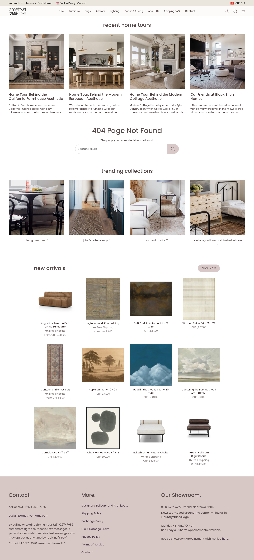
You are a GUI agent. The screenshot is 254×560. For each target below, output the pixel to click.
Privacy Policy (90, 537)
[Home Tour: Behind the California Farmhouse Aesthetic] (36, 61)
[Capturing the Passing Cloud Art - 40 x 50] (199, 365)
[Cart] (243, 11)
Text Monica (44, 3)
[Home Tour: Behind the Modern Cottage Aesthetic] (157, 61)
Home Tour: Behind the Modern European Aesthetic (95, 96)
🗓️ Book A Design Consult (71, 3)
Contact (87, 552)
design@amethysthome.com (28, 516)
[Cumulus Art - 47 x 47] (55, 428)
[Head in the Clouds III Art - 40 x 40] (151, 365)
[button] (61, 11)
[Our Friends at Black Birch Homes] (218, 61)
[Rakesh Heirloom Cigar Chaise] (199, 428)
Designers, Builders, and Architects (104, 506)
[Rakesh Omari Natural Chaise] (151, 428)
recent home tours (127, 25)
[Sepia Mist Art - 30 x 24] (103, 365)
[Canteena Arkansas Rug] (55, 365)
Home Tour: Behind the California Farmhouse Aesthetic (36, 96)
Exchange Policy (92, 521)
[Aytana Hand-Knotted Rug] (103, 299)
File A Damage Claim (95, 529)
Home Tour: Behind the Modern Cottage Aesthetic (156, 96)
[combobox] (121, 149)
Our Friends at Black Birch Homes (212, 96)
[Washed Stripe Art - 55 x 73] (199, 299)
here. (225, 539)
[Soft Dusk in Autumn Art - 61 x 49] (151, 299)
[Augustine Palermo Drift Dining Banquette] (55, 299)
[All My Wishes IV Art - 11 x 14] (103, 428)
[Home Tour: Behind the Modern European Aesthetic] (96, 61)
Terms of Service (92, 545)
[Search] (173, 149)
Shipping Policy (91, 513)
